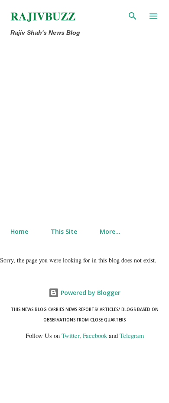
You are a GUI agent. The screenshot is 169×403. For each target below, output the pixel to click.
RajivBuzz (42, 16)
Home (19, 231)
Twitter (70, 335)
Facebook (95, 335)
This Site (64, 231)
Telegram (132, 335)
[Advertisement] (84, 132)
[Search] (132, 15)
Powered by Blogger (89, 292)
